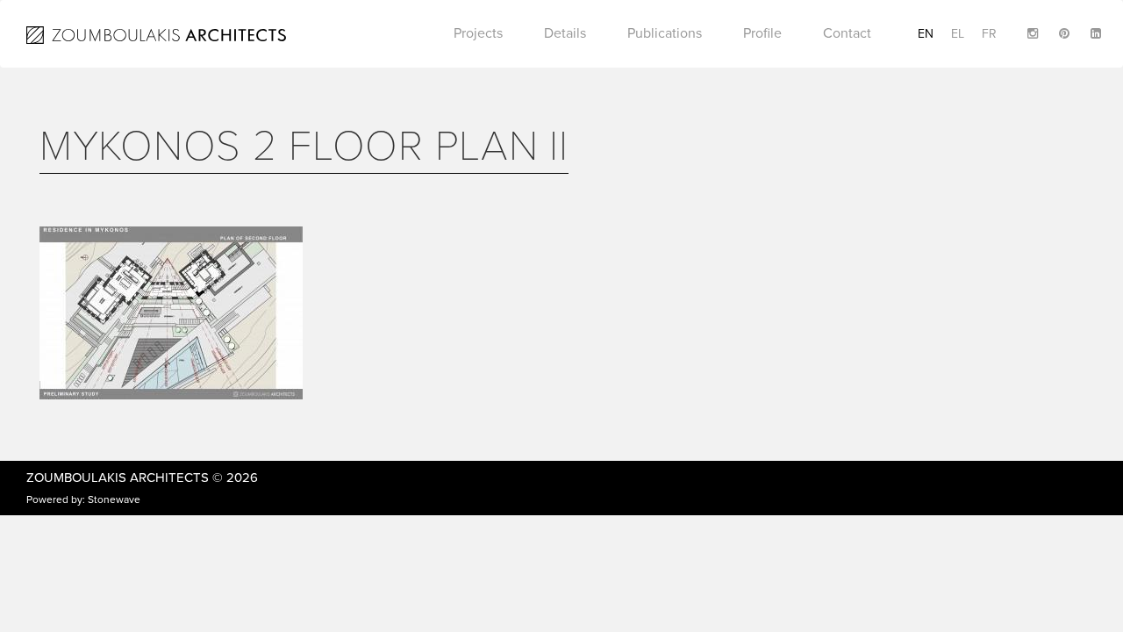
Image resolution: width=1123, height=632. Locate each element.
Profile (762, 33)
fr (989, 33)
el (957, 33)
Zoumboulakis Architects (117, 477)
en (925, 33)
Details (565, 33)
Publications (664, 33)
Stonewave (114, 499)
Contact (847, 33)
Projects (478, 33)
